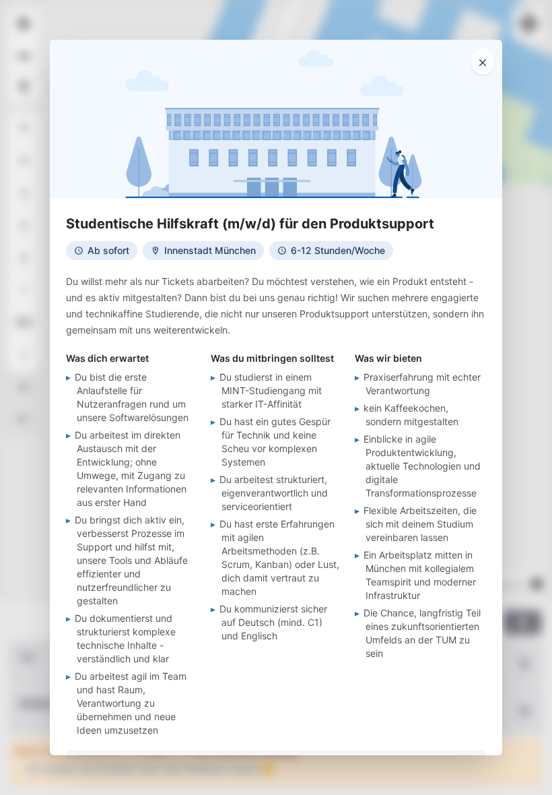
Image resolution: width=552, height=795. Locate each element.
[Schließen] (482, 61)
